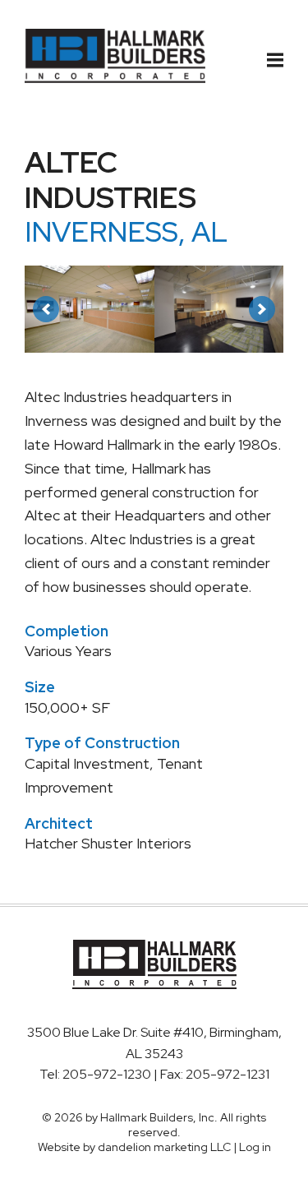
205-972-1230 (108, 1074)
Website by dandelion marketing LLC (134, 1147)
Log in (255, 1147)
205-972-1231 (227, 1074)
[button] (46, 309)
